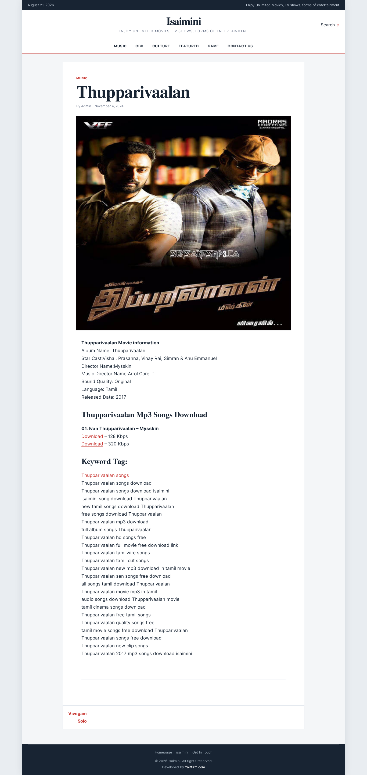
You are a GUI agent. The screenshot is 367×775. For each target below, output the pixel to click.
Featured (189, 46)
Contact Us (240, 46)
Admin (86, 106)
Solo (82, 721)
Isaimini (183, 21)
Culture (161, 46)
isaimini (182, 752)
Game (213, 46)
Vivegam (77, 713)
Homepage (163, 752)
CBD (139, 46)
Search (328, 24)
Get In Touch (202, 752)
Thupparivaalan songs (105, 475)
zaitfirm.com (195, 767)
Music (120, 46)
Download (92, 436)
